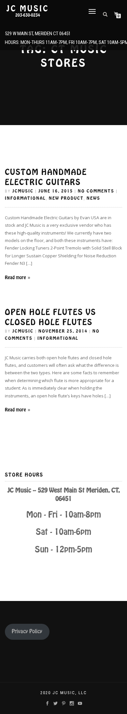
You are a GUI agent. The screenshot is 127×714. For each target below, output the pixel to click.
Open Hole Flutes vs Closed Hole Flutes (50, 317)
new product (66, 198)
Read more (15, 277)
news (93, 198)
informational (25, 198)
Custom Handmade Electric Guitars (46, 177)
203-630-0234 (27, 15)
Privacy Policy (27, 631)
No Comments (96, 191)
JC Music (28, 9)
